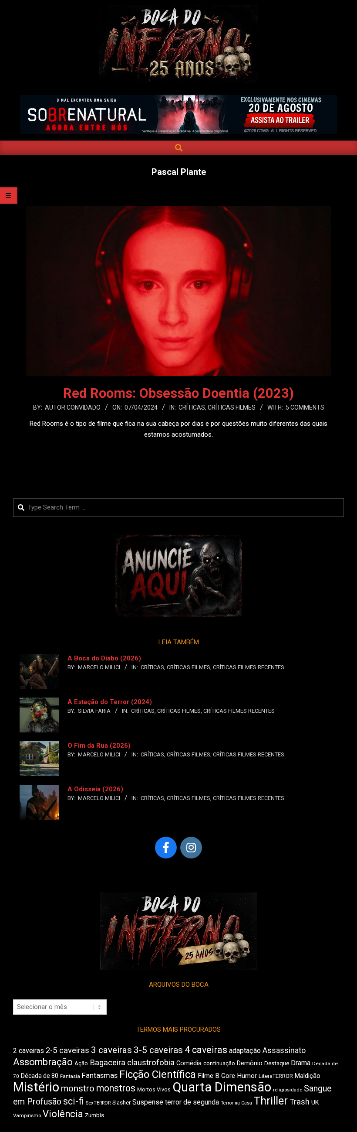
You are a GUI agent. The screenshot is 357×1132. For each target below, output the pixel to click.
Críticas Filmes (232, 407)
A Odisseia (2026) (95, 789)
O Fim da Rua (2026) (99, 745)
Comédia (189, 1063)
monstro (77, 1088)
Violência (63, 1113)
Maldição (307, 1076)
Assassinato (284, 1050)
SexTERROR (98, 1103)
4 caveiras (206, 1049)
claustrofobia (151, 1062)
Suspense (147, 1102)
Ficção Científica (157, 1074)
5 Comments (305, 407)
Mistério (36, 1087)
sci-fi (73, 1101)
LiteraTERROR (276, 1076)
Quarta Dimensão (221, 1087)
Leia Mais (178, 451)
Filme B (208, 1076)
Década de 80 (39, 1075)
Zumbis (94, 1115)
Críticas (191, 407)
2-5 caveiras (67, 1050)
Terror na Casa (236, 1103)
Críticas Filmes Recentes (248, 667)
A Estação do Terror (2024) (109, 702)
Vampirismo (27, 1115)
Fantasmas (100, 1075)
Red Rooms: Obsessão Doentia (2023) (178, 393)
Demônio (250, 1063)
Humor (247, 1076)
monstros (115, 1088)
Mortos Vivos (154, 1090)
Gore (228, 1076)
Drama (300, 1063)
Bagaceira (107, 1062)
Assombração (43, 1062)
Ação (81, 1063)
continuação (219, 1063)
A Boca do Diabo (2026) (104, 658)
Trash (300, 1102)
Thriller (271, 1100)
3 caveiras (111, 1050)
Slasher (121, 1102)
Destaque (276, 1063)
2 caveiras (28, 1051)
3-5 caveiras (158, 1050)
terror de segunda (192, 1102)
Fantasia (70, 1076)
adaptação (245, 1051)
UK (315, 1102)
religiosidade (287, 1090)
